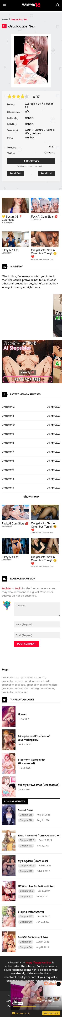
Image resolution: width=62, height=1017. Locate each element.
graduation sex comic (32, 677)
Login (18, 588)
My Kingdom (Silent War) (33, 861)
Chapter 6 (8, 460)
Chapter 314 (26, 820)
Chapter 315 (26, 814)
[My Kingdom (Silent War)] (9, 866)
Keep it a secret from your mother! (39, 835)
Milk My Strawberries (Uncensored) (39, 785)
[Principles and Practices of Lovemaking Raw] (9, 740)
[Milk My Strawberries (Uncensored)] (9, 787)
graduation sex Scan (13, 684)
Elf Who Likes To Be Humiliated (36, 886)
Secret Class (25, 810)
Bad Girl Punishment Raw (33, 937)
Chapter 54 (26, 947)
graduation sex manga (14, 692)
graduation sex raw (12, 681)
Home (5, 19)
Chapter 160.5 (27, 865)
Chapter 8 (8, 442)
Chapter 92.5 (26, 890)
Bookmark (32, 161)
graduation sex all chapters (42, 684)
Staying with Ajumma (31, 911)
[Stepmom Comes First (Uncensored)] (9, 764)
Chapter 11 (8, 416)
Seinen (36, 133)
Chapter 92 (26, 896)
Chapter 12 (8, 407)
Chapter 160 (26, 871)
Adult (28, 130)
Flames (22, 714)
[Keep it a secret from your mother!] (9, 841)
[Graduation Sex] (31, 83)
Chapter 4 (8, 478)
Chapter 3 (8, 487)
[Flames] (9, 717)
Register (6, 588)
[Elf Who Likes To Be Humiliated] (9, 891)
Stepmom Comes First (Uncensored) (31, 761)
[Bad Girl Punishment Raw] (9, 942)
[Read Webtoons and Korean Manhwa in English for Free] (31, 6)
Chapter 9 (8, 433)
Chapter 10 (8, 425)
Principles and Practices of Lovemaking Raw (34, 738)
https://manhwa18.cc (38, 962)
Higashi (29, 117)
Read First (15, 173)
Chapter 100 (26, 845)
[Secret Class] (9, 815)
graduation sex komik (37, 681)
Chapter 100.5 (27, 840)
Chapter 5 (8, 469)
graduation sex (10, 677)
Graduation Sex (19, 19)
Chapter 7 (8, 451)
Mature (38, 130)
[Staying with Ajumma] (9, 917)
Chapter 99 (26, 921)
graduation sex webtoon (15, 688)
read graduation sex (42, 688)
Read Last (46, 173)
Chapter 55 (26, 941)
